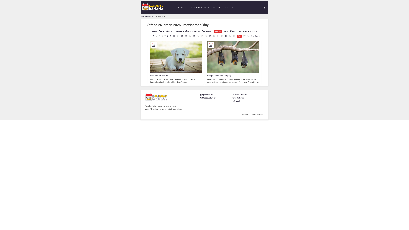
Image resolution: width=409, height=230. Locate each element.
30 (256, 36)
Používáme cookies (239, 95)
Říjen (232, 31)
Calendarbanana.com (147, 16)
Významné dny (197, 8)
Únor (161, 31)
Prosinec (253, 31)
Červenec (207, 31)
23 (226, 36)
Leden (154, 31)
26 (239, 36)
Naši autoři (236, 101)
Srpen (218, 31)
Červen (196, 31)
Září (226, 31)
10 (174, 36)
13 (186, 36)
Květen (187, 31)
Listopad (242, 31)
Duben (178, 31)
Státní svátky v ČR (209, 98)
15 (194, 36)
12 (182, 36)
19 (210, 36)
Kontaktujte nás (238, 98)
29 (252, 36)
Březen (170, 31)
